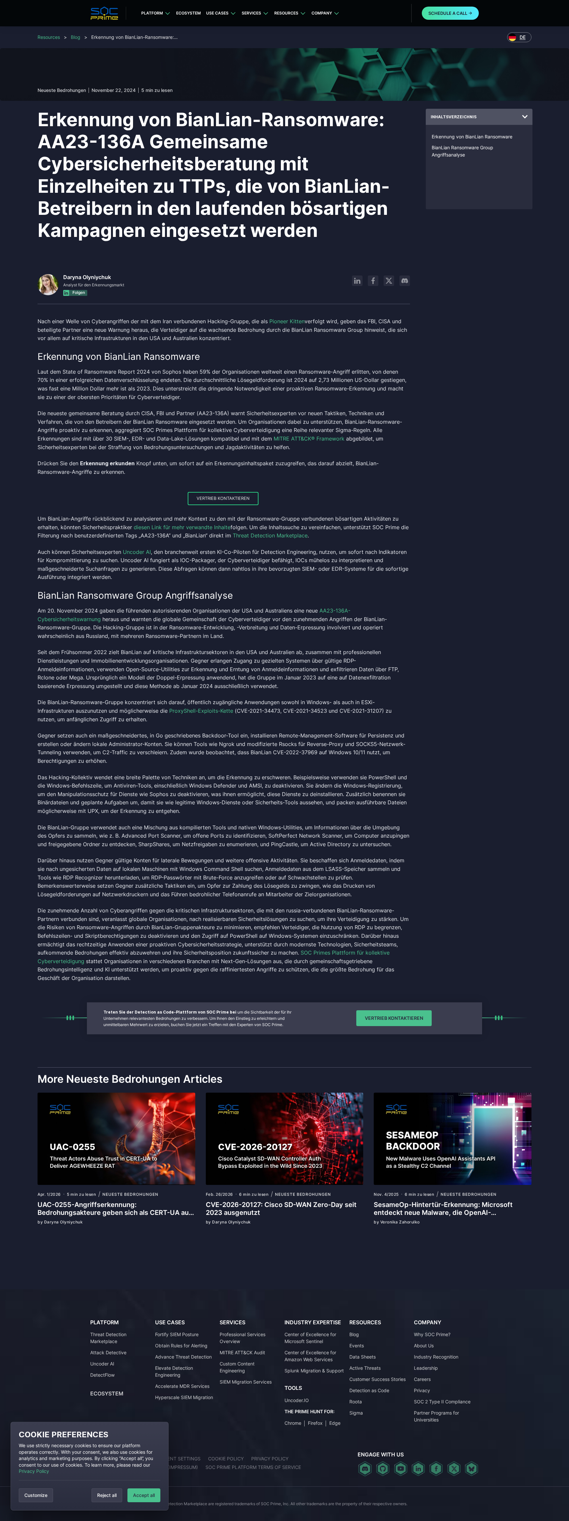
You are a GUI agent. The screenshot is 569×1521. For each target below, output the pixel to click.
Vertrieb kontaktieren (223, 498)
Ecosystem (188, 13)
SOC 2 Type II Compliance (442, 1401)
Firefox (315, 1423)
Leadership (426, 1368)
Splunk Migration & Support (314, 1370)
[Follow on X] (389, 280)
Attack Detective (108, 1352)
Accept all (144, 1495)
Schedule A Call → (450, 13)
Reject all (107, 1495)
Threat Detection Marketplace (108, 1338)
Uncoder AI (102, 1363)
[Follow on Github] (382, 1468)
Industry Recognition (436, 1357)
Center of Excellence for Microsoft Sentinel (310, 1338)
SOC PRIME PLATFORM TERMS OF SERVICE (253, 1467)
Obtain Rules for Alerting (181, 1345)
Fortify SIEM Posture (177, 1334)
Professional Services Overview (242, 1338)
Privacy (422, 1390)
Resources (286, 13)
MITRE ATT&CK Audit (242, 1352)
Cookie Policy (226, 1458)
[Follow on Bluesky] (471, 1468)
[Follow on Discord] (404, 280)
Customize (35, 1495)
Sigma (356, 1413)
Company (322, 13)
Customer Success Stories (377, 1379)
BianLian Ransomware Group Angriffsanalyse (462, 151)
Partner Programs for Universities (436, 1416)
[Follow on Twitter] (454, 1468)
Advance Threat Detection (183, 1357)
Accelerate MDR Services (182, 1386)
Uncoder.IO (296, 1400)
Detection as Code (369, 1390)
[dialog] (90, 1466)
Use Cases (217, 13)
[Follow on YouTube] (400, 1468)
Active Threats (365, 1368)
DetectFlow (102, 1375)
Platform (152, 13)
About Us (424, 1345)
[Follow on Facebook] (373, 280)
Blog (75, 37)
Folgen (78, 292)
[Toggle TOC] (525, 117)
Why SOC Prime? (432, 1334)
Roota (355, 1401)
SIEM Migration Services (246, 1382)
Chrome (292, 1423)
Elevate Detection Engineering (174, 1371)
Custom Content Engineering (237, 1367)
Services (251, 13)
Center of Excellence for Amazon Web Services (310, 1356)
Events (356, 1345)
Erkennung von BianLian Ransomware (472, 136)
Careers (422, 1379)
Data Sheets (362, 1357)
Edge (334, 1423)
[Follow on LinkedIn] (357, 280)
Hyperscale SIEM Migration (184, 1397)
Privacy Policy (34, 1471)
